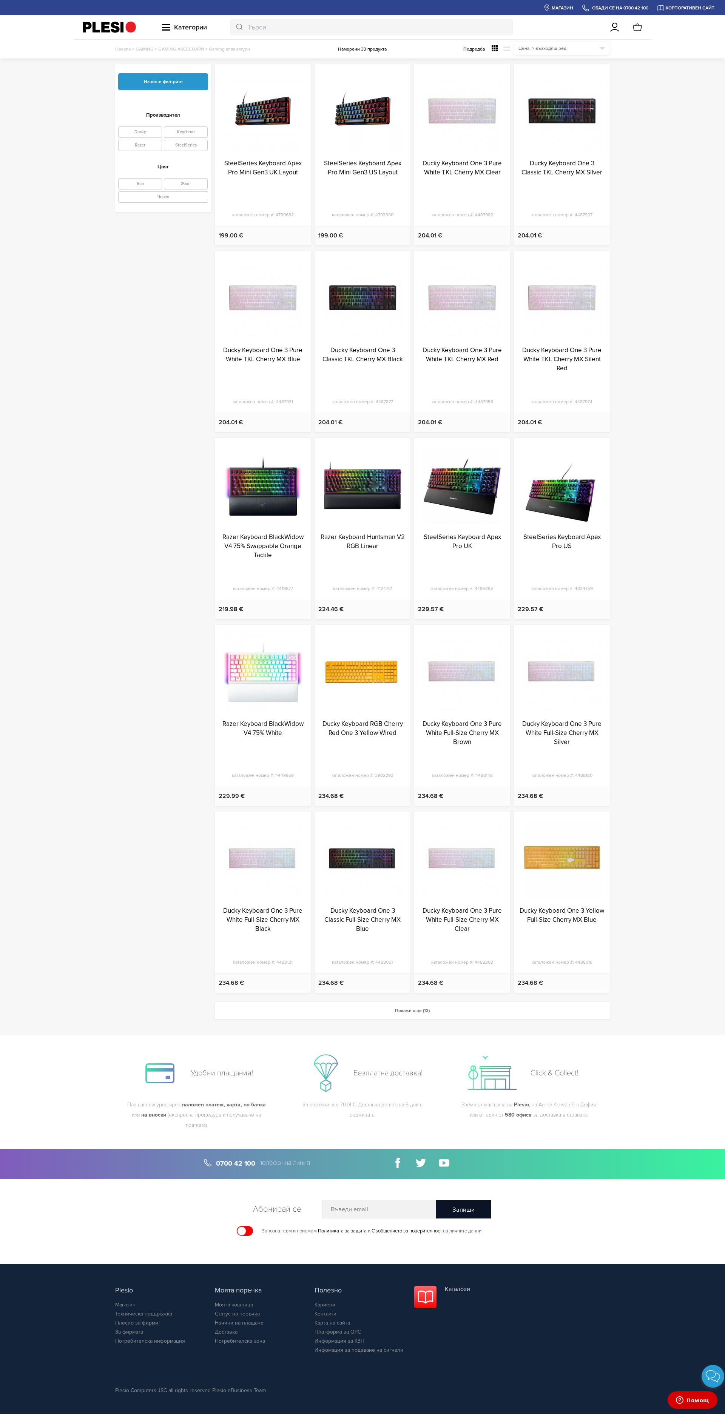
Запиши (463, 1210)
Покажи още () (412, 1010)
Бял (140, 183)
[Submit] (239, 27)
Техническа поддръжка (143, 1314)
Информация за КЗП (339, 1341)
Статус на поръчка (237, 1314)
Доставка (226, 1332)
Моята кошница (234, 1305)
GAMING (145, 49)
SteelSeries (186, 145)
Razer (140, 145)
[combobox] (371, 27)
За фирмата (129, 1332)
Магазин (125, 1305)
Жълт (186, 183)
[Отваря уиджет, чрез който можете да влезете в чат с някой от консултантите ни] (692, 1400)
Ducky (140, 131)
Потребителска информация (150, 1341)
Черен (163, 196)
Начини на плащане (239, 1323)
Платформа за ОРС (338, 1332)
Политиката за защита (342, 1231)
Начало (123, 49)
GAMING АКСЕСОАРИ (181, 49)
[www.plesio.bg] (109, 27)
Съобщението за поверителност (407, 1231)
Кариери (325, 1305)
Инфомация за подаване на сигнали (359, 1350)
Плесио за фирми (136, 1323)
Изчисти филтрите (163, 81)
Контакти (325, 1314)
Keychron (185, 131)
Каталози (457, 1289)
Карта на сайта (332, 1323)
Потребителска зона (240, 1341)
